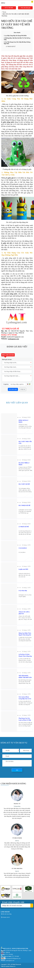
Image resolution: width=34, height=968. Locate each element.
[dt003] (28, 891)
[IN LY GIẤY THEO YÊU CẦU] (8, 437)
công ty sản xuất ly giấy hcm (24, 612)
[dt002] (17, 891)
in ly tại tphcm (23, 548)
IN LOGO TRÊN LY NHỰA (24, 463)
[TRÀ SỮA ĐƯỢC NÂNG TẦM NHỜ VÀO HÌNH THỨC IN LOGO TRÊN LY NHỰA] (8, 673)
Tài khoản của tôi (5, 917)
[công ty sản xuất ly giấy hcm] (8, 605)
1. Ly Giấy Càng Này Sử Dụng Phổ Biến (15, 35)
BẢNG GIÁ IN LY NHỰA (23, 421)
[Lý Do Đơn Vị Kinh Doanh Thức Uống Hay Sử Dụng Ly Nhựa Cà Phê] (8, 652)
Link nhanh (5, 911)
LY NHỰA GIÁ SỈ (11, 46)
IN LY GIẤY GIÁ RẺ (24, 484)
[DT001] (5, 891)
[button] (8, 7)
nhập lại (22, 389)
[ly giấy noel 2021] (5, 563)
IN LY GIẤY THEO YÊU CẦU (25, 442)
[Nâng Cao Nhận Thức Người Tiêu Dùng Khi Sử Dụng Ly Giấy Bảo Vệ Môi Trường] (8, 631)
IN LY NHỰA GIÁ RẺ (24, 505)
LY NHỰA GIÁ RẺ (24, 526)
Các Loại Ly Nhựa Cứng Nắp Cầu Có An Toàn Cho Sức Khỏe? (25, 698)
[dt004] (5, 898)
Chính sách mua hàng (6, 914)
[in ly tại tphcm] (4, 542)
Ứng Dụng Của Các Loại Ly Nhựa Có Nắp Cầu (25, 720)
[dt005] (17, 898)
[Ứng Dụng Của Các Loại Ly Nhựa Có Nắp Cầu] (8, 714)
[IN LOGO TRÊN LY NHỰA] (8, 456)
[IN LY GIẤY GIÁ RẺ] (6, 478)
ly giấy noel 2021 (23, 569)
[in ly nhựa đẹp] (4, 584)
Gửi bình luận (13, 389)
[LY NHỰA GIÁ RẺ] (5, 520)
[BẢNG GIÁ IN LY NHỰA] (7, 414)
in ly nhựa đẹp (23, 590)
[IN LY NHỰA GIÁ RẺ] (6, 499)
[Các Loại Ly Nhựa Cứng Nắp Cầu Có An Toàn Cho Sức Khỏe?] (8, 695)
